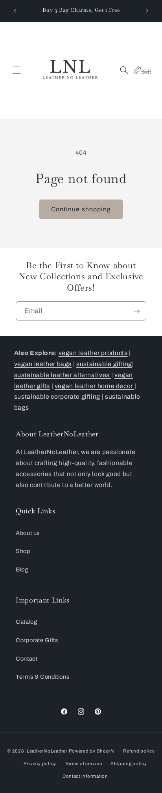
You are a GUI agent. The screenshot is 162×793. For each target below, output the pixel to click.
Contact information (85, 776)
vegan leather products (93, 353)
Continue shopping (81, 209)
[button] (16, 70)
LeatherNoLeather (47, 751)
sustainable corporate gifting (57, 396)
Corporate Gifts (37, 640)
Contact (26, 659)
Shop (23, 551)
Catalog (26, 622)
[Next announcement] (147, 10)
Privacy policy (40, 763)
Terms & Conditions (43, 677)
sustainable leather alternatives (62, 375)
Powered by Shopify (92, 751)
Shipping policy (128, 763)
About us (28, 533)
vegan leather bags (43, 364)
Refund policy (139, 751)
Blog (22, 569)
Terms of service (83, 763)
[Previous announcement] (15, 10)
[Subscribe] (137, 310)
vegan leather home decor (94, 386)
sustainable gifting (104, 364)
